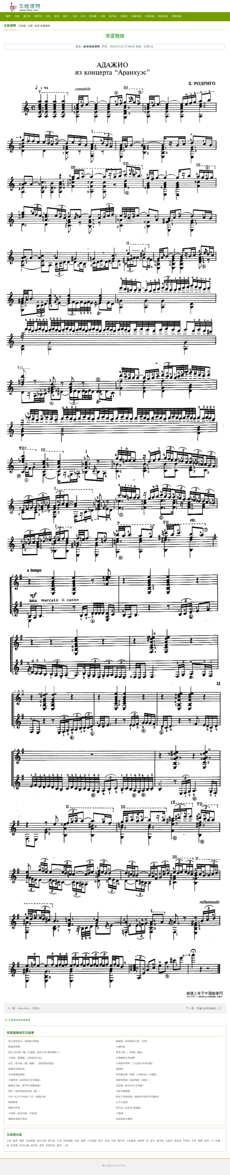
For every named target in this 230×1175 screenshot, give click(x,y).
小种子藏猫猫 (123, 1091)
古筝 (48, 16)
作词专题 (149, 16)
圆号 (59, 1145)
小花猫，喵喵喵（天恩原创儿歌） (26, 1058)
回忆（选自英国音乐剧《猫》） (24, 1091)
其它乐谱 (41, 1141)
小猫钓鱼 (120, 1046)
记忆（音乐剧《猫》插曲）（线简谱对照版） (31, 1063)
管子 (152, 1141)
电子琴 (26, 16)
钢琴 (8, 16)
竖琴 (41, 1145)
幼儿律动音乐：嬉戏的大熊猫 (23, 1041)
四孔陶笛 (68, 1141)
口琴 (83, 16)
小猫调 (119, 1113)
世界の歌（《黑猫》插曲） (130, 1052)
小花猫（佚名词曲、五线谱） (23, 1113)
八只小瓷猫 (122, 1102)
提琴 (56, 16)
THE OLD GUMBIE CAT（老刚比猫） (28, 1096)
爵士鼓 (51, 1141)
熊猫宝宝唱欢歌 (16, 1069)
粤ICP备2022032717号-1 (114, 1165)
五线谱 (29, 7)
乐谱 (30, 26)
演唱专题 (176, 16)
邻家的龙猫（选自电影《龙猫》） (133, 1080)
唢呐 (200, 1141)
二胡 (74, 16)
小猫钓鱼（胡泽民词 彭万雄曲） (25, 1080)
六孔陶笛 (131, 1141)
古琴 (194, 1141)
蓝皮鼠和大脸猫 (124, 1119)
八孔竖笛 (92, 1141)
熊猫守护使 (14, 1108)
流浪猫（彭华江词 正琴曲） (130, 1085)
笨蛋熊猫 (45, 26)
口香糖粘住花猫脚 (125, 1058)
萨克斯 (92, 16)
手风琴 (186, 1141)
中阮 (113, 1141)
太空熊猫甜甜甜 (16, 1074)
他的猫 (119, 1069)
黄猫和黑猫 (14, 1046)
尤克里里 (30, 1141)
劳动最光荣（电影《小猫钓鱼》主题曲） (137, 1074)
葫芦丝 (38, 16)
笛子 (65, 16)
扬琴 (15, 1141)
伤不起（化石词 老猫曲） (129, 1108)
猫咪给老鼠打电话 (17, 1119)
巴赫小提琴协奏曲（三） (210, 1008)
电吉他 (177, 1141)
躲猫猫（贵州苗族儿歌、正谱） (132, 1041)
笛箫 (83, 1141)
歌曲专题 (163, 16)
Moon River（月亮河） (29, 1008)
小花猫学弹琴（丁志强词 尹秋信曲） (135, 1063)
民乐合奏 (24, 1145)
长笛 (103, 16)
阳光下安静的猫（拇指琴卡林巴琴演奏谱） (138, 1096)
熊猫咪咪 (13, 1102)
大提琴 (168, 1141)
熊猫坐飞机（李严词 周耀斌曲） (25, 1085)
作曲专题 (136, 16)
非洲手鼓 (50, 1145)
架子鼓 (112, 16)
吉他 (17, 16)
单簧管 (123, 16)
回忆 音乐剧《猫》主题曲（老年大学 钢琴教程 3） (34, 1052)
